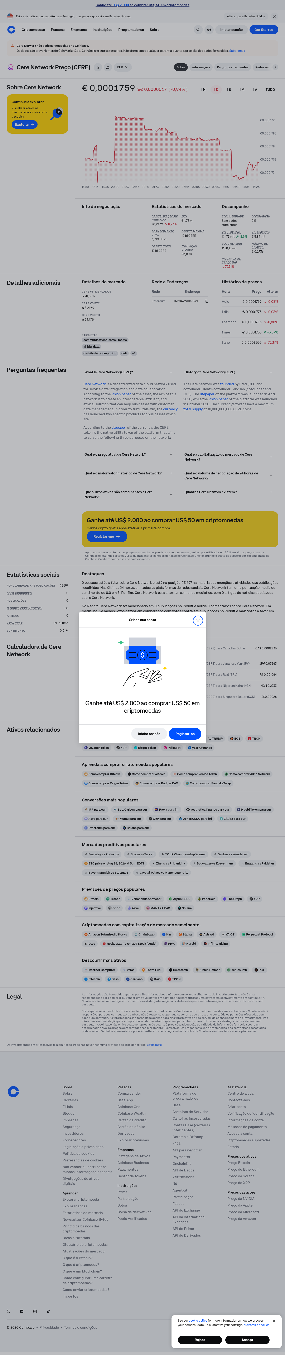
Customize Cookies (256, 1325)
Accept (247, 1340)
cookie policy (198, 1320)
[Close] (274, 1320)
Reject (200, 1340)
